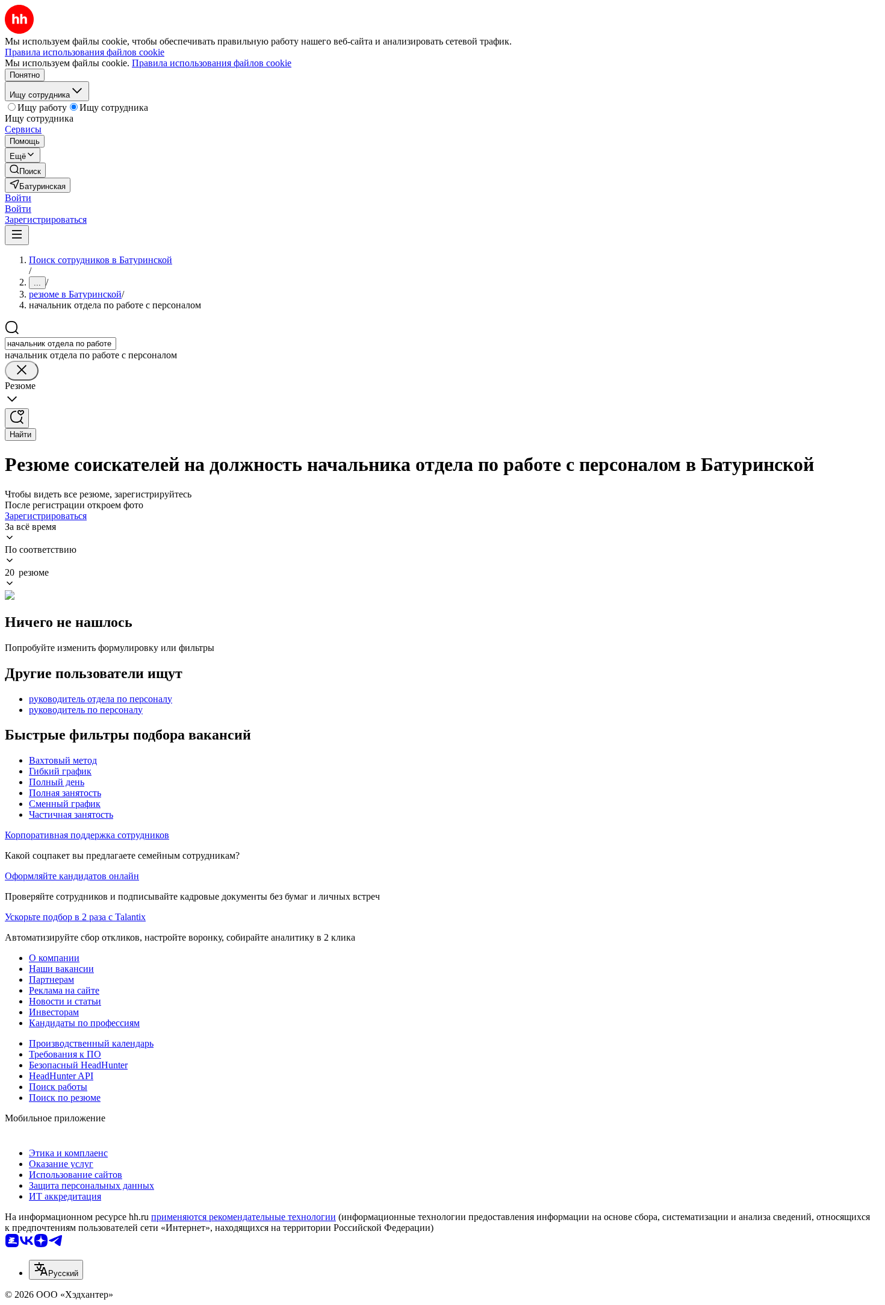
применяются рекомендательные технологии (243, 1217)
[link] (25, 170)
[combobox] (60, 343)
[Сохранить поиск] (17, 418)
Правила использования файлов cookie (211, 63)
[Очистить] (22, 371)
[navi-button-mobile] (17, 235)
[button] (18, 198)
